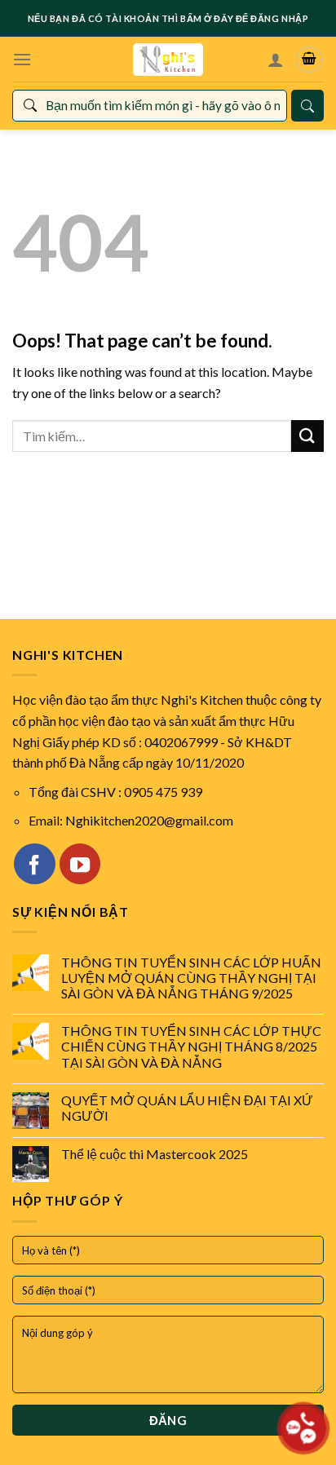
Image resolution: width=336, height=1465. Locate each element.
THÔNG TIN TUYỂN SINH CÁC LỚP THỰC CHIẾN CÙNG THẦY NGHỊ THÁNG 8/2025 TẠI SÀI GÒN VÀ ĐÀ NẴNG (191, 1046)
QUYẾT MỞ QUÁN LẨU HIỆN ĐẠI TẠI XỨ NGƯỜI (187, 1107)
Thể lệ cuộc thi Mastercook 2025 (154, 1154)
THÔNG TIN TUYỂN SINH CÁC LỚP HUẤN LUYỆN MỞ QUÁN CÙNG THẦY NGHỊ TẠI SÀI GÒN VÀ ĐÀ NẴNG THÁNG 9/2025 (191, 977)
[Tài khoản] (275, 59)
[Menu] (22, 59)
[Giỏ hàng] (309, 59)
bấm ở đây (206, 18)
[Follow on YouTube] (80, 863)
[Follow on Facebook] (34, 863)
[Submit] (307, 436)
